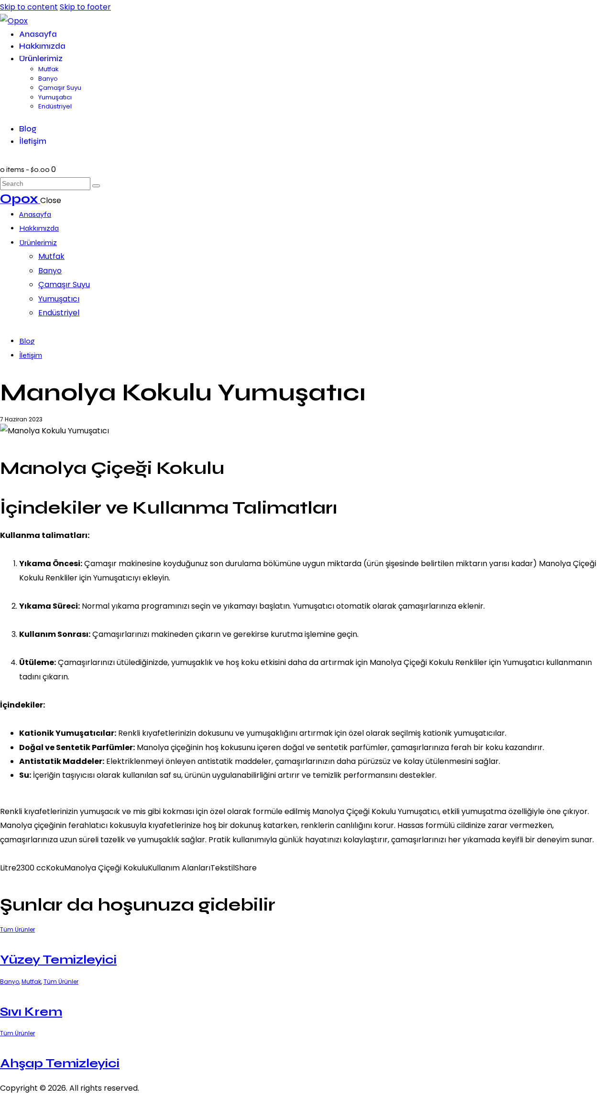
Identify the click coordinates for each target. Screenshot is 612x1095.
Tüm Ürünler (17, 929)
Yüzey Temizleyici (58, 959)
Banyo (9, 981)
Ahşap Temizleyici (60, 1063)
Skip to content (29, 6)
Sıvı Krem (31, 1011)
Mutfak (31, 981)
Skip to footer (85, 6)
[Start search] (96, 185)
